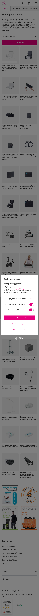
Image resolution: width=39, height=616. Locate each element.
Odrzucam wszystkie (19, 330)
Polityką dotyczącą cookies (22, 289)
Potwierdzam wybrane (19, 324)
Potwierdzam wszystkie (19, 318)
